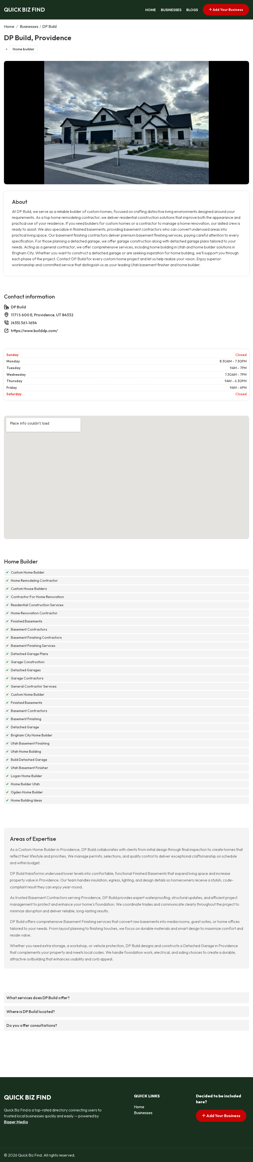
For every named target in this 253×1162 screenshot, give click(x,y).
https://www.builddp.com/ (34, 330)
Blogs (192, 10)
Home (150, 10)
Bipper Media (16, 1121)
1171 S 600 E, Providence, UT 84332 (42, 314)
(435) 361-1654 (24, 322)
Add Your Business (227, 9)
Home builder (23, 49)
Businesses (171, 10)
